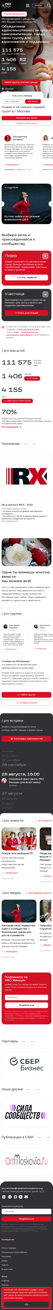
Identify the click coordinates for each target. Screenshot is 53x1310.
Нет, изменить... (13, 101)
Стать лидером (28, 277)
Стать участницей (28, 313)
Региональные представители (14, 1252)
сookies (33, 1290)
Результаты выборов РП (17, 854)
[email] (26, 1197)
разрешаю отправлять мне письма (22, 1018)
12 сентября (8, 751)
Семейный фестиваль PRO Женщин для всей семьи (26, 781)
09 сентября (14, 765)
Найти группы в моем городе (21, 82)
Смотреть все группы (26, 118)
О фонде (5, 1281)
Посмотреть (13, 165)
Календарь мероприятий (28, 739)
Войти (38, 5)
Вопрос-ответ (7, 1269)
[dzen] (20, 1197)
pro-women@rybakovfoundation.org (22, 1188)
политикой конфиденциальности (36, 1015)
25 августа (7, 808)
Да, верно (33, 101)
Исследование (10, 427)
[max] (15, 1197)
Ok (26, 1304)
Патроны (5, 1285)
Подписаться (26, 1005)
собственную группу (31, 329)
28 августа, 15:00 (21, 774)
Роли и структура (9, 1248)
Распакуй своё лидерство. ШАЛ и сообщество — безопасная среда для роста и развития (19, 931)
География (6, 1257)
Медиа (4, 1261)
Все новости (45, 821)
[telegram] (10, 1197)
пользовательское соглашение (35, 1226)
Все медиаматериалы (40, 893)
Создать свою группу (26, 123)
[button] (45, 256)
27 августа (12, 793)
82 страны (33, 378)
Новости (5, 1265)
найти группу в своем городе (18, 401)
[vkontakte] (4, 1197)
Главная (5, 1244)
